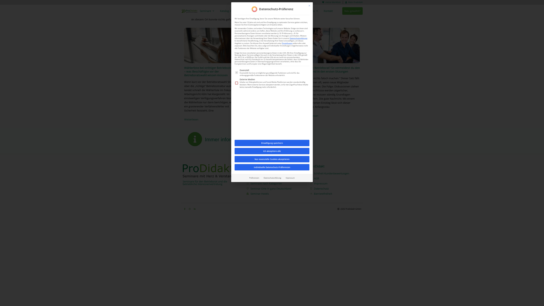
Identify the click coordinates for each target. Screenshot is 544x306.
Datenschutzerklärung (298, 38)
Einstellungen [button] (287, 43)
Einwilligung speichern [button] (272, 143)
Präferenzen (254, 178)
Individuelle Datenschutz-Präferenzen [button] (272, 167)
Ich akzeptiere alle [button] (272, 151)
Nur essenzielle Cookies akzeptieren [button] (272, 159)
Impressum (290, 178)
